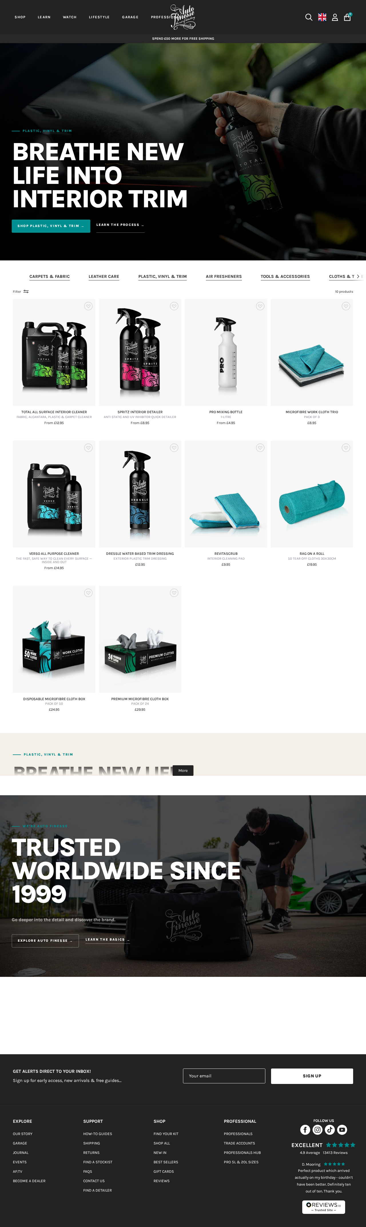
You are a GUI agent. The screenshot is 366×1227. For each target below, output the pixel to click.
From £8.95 (140, 423)
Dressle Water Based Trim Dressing (140, 556)
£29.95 (140, 710)
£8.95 (311, 423)
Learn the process (117, 225)
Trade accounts (239, 1143)
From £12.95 (54, 423)
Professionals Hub (242, 1152)
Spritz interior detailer (140, 414)
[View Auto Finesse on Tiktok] (330, 1133)
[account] (335, 17)
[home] (183, 17)
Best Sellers (166, 1162)
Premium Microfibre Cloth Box (140, 701)
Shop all (162, 1143)
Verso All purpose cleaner (54, 558)
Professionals (238, 1134)
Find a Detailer (97, 1190)
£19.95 (312, 565)
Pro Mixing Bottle (225, 414)
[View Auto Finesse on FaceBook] (305, 1133)
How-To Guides (97, 1134)
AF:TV (17, 1171)
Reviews (162, 1181)
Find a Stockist (97, 1162)
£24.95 (54, 710)
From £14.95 (54, 568)
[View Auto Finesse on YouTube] (342, 1133)
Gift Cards (164, 1171)
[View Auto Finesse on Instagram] (318, 1133)
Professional (240, 1121)
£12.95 (140, 565)
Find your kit (166, 1134)
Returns (91, 1152)
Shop (159, 1121)
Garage (20, 1143)
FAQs (87, 1171)
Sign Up (312, 1076)
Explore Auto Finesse (43, 941)
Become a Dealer (29, 1181)
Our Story (22, 1134)
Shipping (91, 1143)
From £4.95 (226, 423)
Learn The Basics (105, 939)
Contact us (94, 1181)
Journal (20, 1152)
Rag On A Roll (312, 556)
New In (160, 1152)
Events (20, 1162)
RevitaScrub (226, 556)
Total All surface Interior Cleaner (54, 414)
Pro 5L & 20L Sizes (241, 1162)
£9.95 (226, 565)
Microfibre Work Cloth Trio (312, 414)
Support (93, 1121)
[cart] (347, 17)
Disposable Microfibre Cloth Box (54, 701)
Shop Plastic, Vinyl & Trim (48, 226)
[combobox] (268, 17)
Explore (22, 1121)
